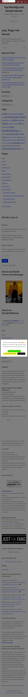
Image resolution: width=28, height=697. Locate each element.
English (6, 1)
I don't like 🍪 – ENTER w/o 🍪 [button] (10, 353)
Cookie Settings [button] (21, 353)
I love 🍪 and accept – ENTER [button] (14, 351)
